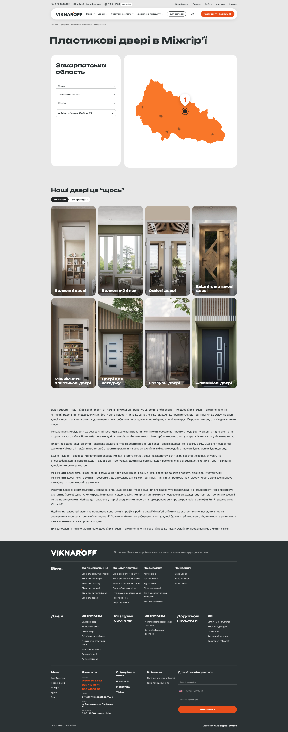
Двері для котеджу (91, 649)
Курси (54, 692)
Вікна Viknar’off (182, 578)
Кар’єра (208, 4)
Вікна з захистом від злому (126, 578)
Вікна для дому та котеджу (95, 574)
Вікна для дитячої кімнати (95, 593)
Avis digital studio (225, 725)
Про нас (197, 4)
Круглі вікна (150, 583)
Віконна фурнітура (217, 626)
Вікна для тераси (90, 598)
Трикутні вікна (151, 578)
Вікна (89, 14)
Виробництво (182, 4)
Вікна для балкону (91, 583)
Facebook (122, 681)
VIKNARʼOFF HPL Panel (219, 622)
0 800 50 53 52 (62, 4)
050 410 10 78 (91, 689)
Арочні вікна (150, 574)
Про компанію (58, 683)
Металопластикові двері (81, 24)
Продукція (64, 24)
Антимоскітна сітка (218, 636)
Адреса (84, 701)
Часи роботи (86, 710)
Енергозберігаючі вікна (124, 588)
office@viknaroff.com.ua (89, 4)
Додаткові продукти (149, 14)
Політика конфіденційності (161, 678)
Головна (54, 24)
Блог (53, 697)
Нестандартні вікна (154, 601)
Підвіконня (213, 631)
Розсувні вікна (120, 598)
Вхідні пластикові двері (93, 636)
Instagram (123, 687)
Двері (101, 14)
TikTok (120, 692)
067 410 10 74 (91, 685)
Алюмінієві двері (90, 659)
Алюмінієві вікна (121, 602)
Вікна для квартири (92, 578)
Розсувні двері (89, 654)
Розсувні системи (121, 14)
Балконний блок (90, 626)
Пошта (84, 694)
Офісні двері (88, 631)
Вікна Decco (181, 583)
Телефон (85, 677)
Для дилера (177, 14)
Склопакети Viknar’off (219, 641)
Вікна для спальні (91, 588)
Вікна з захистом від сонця (126, 583)
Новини (233, 4)
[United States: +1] (181, 691)
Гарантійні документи (158, 683)
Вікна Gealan (181, 574)
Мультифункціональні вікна (127, 593)
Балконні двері (89, 622)
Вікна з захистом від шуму (126, 574)
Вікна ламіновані (152, 588)
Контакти (220, 4)
